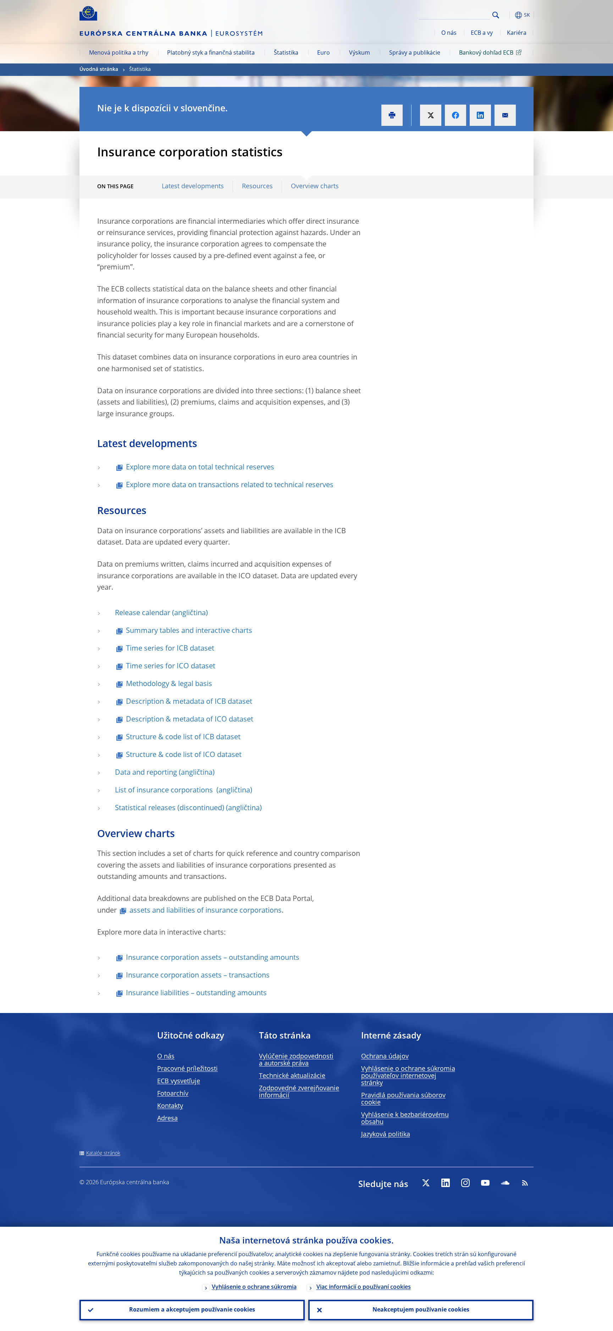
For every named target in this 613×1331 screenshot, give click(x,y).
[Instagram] (465, 1182)
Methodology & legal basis (169, 684)
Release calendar (142, 613)
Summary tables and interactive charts (189, 631)
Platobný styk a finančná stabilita (211, 53)
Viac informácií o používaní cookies (363, 1287)
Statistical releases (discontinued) (169, 808)
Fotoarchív (172, 1094)
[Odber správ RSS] (525, 1182)
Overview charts (315, 186)
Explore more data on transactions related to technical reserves (229, 485)
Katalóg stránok (103, 1153)
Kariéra (516, 33)
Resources (257, 186)
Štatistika (286, 53)
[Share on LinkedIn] (480, 115)
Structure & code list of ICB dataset (183, 737)
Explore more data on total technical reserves (200, 467)
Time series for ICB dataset (170, 648)
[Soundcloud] (505, 1182)
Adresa (167, 1118)
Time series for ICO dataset (170, 666)
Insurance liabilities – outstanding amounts (196, 993)
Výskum (359, 53)
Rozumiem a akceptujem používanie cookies (192, 1310)
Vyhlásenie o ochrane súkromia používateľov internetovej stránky (408, 1076)
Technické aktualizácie (292, 1076)
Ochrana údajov (385, 1056)
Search (496, 15)
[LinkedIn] (445, 1182)
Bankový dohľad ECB (486, 53)
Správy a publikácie (414, 53)
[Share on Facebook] (455, 115)
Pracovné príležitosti (187, 1069)
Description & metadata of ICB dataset (189, 702)
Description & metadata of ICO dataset (189, 719)
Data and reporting (146, 772)
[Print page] (392, 115)
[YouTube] (485, 1182)
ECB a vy (482, 33)
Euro (323, 53)
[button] (509, 15)
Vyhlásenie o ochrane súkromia (254, 1287)
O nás (449, 33)
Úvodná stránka (98, 69)
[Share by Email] (505, 115)
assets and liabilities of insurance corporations (205, 910)
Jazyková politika (385, 1134)
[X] (425, 1182)
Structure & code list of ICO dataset (184, 755)
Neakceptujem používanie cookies (420, 1310)
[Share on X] (430, 115)
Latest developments (193, 186)
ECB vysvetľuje (178, 1081)
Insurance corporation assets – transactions (198, 975)
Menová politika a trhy (118, 53)
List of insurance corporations (165, 790)
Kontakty (170, 1106)
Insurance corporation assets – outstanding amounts (212, 958)
